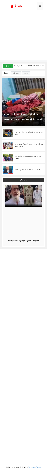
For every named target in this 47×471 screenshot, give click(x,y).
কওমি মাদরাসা (15, 73)
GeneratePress (34, 467)
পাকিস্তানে (26, 73)
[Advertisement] (23, 36)
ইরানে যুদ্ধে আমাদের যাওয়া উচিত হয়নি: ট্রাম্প (27, 170)
